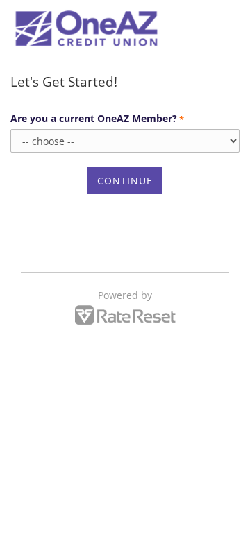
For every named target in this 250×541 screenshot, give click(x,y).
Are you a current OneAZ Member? (97, 119)
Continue (125, 180)
